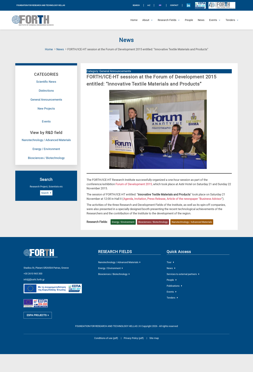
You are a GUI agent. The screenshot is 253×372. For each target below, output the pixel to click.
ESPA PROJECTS (37, 315)
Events (46, 121)
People (170, 280)
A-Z (148, 5)
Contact (174, 5)
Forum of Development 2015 (134, 184)
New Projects (46, 108)
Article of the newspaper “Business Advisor (194, 198)
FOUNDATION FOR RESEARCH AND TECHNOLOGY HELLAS (40, 5)
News (60, 49)
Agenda (128, 198)
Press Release (156, 198)
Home (49, 49)
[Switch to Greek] (160, 5)
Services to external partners (182, 274)
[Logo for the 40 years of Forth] (221, 5)
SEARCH (136, 5)
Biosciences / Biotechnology (46, 158)
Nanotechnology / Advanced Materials (46, 140)
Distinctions (46, 90)
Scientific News (46, 81)
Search (45, 192)
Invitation (140, 198)
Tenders (171, 297)
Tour (169, 262)
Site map (154, 338)
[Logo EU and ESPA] (200, 5)
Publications (173, 285)
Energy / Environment (46, 149)
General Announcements (46, 99)
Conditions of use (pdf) (106, 338)
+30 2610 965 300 (33, 273)
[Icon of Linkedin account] (188, 5)
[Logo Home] (35, 20)
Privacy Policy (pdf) (134, 338)
